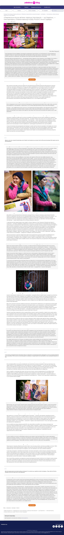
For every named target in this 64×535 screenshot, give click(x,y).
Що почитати (17, 7)
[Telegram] (59, 526)
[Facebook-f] (54, 526)
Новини (26, 7)
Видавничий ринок (36, 7)
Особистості (47, 7)
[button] (6, 11)
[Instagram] (56, 526)
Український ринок (17, 14)
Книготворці (10, 14)
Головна (5, 14)
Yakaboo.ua (4, 524)
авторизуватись (25, 517)
